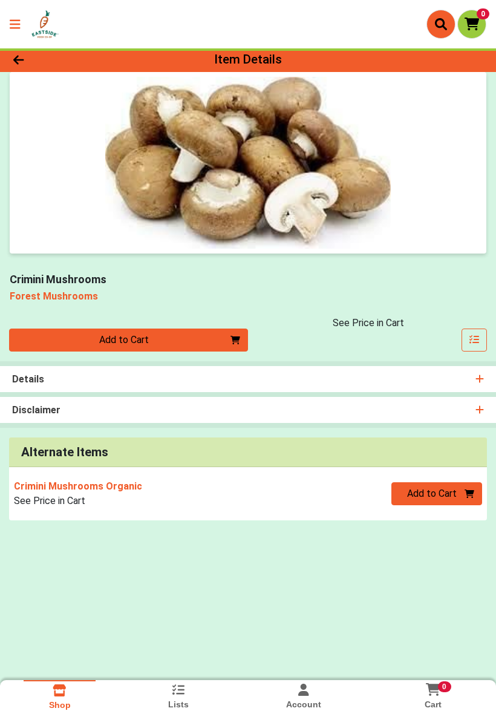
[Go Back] (69, 59)
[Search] (441, 24)
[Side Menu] (15, 24)
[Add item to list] (474, 340)
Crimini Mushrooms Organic (78, 486)
